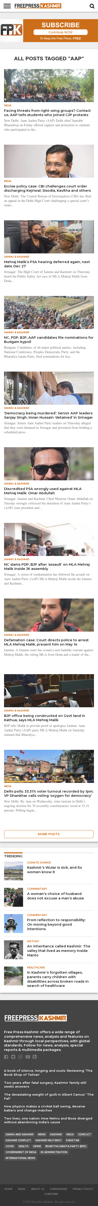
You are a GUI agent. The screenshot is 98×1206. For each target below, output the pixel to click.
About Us (37, 1189)
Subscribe (51, 1194)
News (42, 1134)
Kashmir (56, 1134)
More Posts (49, 834)
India (70, 1134)
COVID (10, 1146)
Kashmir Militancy (48, 1140)
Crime (37, 1146)
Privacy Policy (83, 1189)
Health (24, 1146)
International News (20, 1158)
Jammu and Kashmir (20, 1134)
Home (8, 1189)
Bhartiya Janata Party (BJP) (65, 1146)
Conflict (84, 1134)
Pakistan (72, 1140)
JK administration (54, 1152)
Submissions (58, 1189)
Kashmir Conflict (18, 1140)
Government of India (21, 1152)
